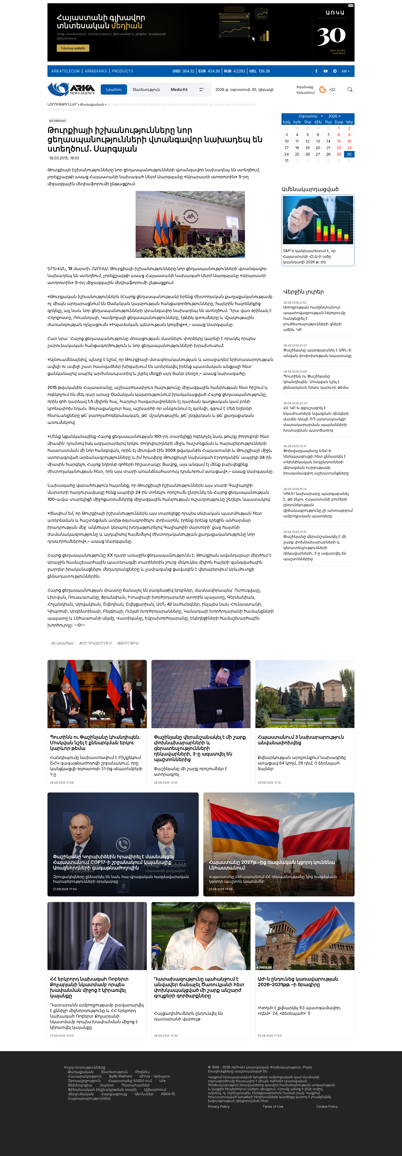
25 (297, 154)
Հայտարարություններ (89, 1098)
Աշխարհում (155, 1089)
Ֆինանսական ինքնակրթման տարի (102, 1089)
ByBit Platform (120, 1076)
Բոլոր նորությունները (85, 1067)
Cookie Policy (327, 1106)
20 (318, 147)
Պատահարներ (135, 1085)
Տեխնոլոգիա (80, 1085)
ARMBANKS (96, 71)
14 (328, 141)
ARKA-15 (168, 1094)
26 (307, 154)
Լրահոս (113, 89)
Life (162, 1080)
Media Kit (179, 89)
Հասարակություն (85, 1076)
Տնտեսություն (146, 89)
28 (328, 154)
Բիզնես (142, 1072)
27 (318, 154)
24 (286, 154)
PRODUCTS (122, 71)
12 (307, 141)
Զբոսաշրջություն (84, 1080)
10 (287, 141)
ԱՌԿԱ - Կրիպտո (155, 1076)
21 (328, 147)
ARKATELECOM (65, 71)
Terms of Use (273, 1106)
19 (308, 147)
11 (297, 141)
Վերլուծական (81, 1094)
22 (339, 147)
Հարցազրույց (114, 1094)
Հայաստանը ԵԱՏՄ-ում (130, 1080)
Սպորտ (107, 1085)
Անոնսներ (144, 1094)
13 (318, 141)
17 (287, 147)
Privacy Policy (219, 1106)
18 (297, 147)
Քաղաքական (57, 120)
